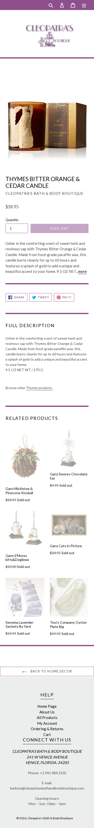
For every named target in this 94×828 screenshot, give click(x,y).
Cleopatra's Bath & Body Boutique (50, 818)
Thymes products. (39, 388)
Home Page (47, 706)
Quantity (12, 220)
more (82, 271)
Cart (47, 734)
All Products (47, 717)
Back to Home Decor (51, 671)
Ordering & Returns (47, 728)
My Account (47, 723)
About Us (47, 712)
